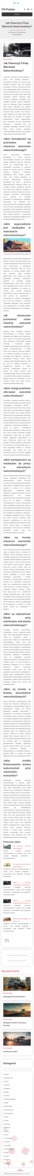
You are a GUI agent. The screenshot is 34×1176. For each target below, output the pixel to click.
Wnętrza (7, 1159)
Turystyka (8, 1145)
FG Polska (8, 9)
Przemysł (7, 1124)
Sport (6, 1134)
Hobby (7, 1092)
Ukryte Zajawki (9, 1149)
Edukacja (7, 1088)
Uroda (6, 1152)
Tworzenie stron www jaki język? (16, 960)
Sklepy (7, 1131)
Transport (8, 1142)
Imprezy (7, 1095)
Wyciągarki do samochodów (14, 997)
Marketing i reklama (10, 1099)
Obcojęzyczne (9, 1113)
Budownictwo (9, 1078)
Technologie (8, 1138)
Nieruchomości (9, 1110)
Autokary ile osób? (10, 1051)
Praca (6, 1117)
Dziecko (7, 1085)
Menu (17, 14)
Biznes (7, 1074)
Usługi (7, 1156)
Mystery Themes (25, 1173)
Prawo (7, 1120)
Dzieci (6, 1081)
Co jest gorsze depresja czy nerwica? (17, 955)
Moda (6, 1103)
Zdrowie (7, 1163)
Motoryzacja (7, 59)
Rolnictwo (8, 1127)
